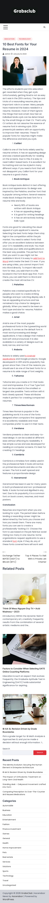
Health (5, 843)
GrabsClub (26, 893)
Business (6, 810)
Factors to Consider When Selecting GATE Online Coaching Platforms (24, 670)
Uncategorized (9, 885)
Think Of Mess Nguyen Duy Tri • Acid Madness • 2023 (21, 610)
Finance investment (12, 829)
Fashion (6, 824)
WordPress (8, 899)
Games (6, 833)
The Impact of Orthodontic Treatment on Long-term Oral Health (22, 778)
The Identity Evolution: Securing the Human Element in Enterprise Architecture (22, 766)
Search (6, 748)
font (15, 541)
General (6, 838)
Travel (5, 880)
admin (7, 54)
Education (9, 39)
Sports (5, 871)
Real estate (8, 857)
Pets (5, 852)
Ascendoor (17, 896)
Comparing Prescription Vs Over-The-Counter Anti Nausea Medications (24, 793)
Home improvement (12, 847)
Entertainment (9, 819)
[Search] (44, 27)
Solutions (7, 866)
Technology (25, 39)
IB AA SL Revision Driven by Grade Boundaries (20, 730)
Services (6, 861)
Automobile (8, 805)
